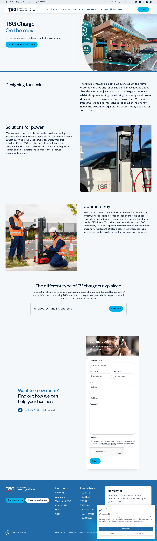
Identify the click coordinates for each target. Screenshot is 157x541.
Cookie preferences (94, 533)
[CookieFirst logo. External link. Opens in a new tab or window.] (100, 511)
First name (94, 371)
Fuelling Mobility (106, 9)
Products (64, 9)
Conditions (72, 533)
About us (128, 2)
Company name (96, 360)
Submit (95, 461)
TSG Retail (85, 492)
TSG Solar (85, 505)
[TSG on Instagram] (142, 2)
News (106, 2)
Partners (90, 9)
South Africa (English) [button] (38, 500)
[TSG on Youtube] (139, 2)
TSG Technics (87, 513)
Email (92, 382)
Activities (50, 9)
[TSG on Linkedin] (135, 2)
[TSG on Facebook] (146, 2)
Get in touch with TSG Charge (21, 44)
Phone (93, 393)
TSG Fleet (85, 497)
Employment (119, 2)
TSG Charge (86, 517)
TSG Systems (87, 509)
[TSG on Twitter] (149, 2)
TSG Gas (84, 501)
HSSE (111, 2)
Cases (58, 513)
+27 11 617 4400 (32, 410)
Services (77, 9)
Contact (143, 9)
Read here (116, 308)
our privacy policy (109, 444)
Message (94, 404)
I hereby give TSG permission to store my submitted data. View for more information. (114, 442)
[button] (103, 508)
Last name (118, 371)
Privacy (81, 533)
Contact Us (61, 505)
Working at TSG (63, 501)
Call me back (49, 410)
